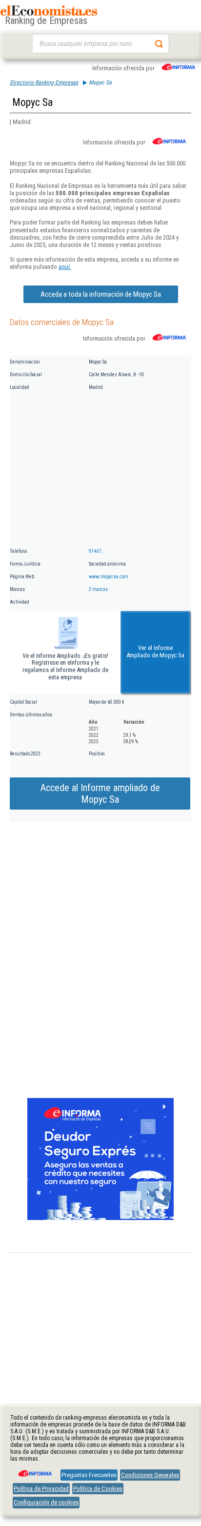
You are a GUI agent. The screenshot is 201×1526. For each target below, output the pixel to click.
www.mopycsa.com (108, 576)
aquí (65, 266)
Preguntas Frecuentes (89, 1475)
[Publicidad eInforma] (100, 1218)
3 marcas (98, 589)
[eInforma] (34, 1470)
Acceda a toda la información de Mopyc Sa (100, 294)
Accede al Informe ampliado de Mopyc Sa (100, 793)
